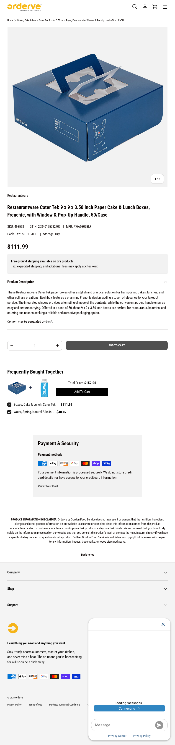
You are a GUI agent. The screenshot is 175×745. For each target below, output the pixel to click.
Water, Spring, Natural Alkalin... (34, 412)
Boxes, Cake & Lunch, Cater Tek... (36, 405)
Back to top (87, 554)
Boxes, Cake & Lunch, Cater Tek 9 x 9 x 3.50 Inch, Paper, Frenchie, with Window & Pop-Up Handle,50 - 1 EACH (70, 20)
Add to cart (116, 345)
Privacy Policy (14, 704)
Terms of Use (35, 704)
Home (10, 20)
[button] (155, 7)
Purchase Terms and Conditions (64, 704)
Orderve (19, 697)
